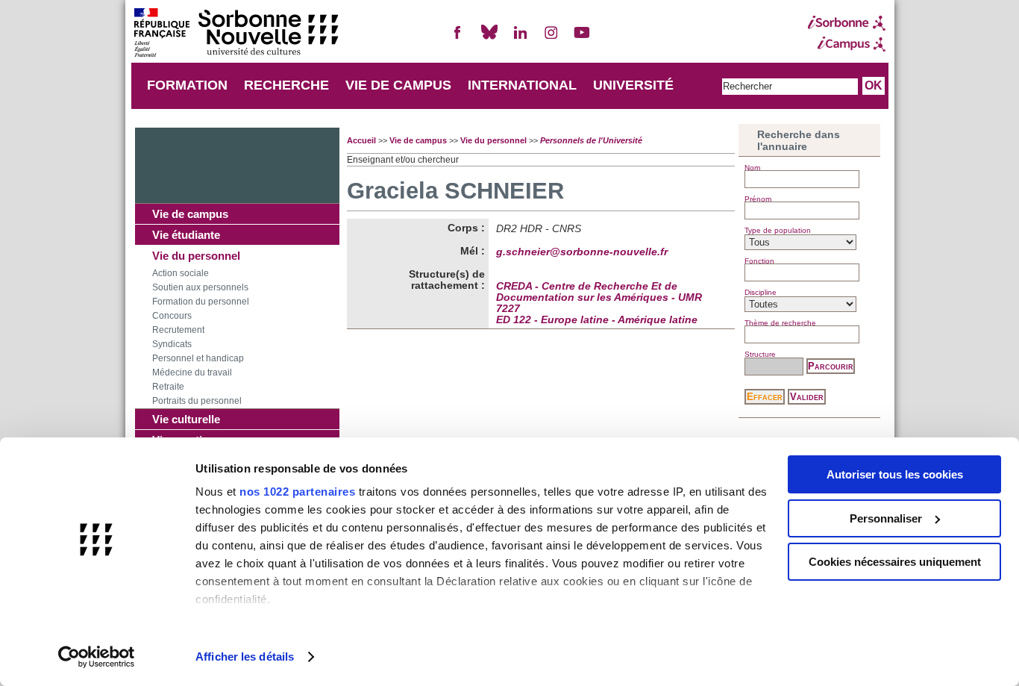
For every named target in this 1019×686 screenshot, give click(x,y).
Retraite (168, 386)
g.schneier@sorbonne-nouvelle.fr (582, 252)
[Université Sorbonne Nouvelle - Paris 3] (235, 34)
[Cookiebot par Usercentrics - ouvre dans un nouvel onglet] (96, 657)
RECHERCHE (286, 85)
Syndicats (172, 344)
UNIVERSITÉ (633, 85)
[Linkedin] (520, 38)
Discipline (760, 292)
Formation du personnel (200, 301)
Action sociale (180, 273)
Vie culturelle (186, 419)
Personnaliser (886, 518)
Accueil (361, 140)
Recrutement (178, 330)
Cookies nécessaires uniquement (895, 561)
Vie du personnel (196, 255)
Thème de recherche (780, 323)
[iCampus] (846, 44)
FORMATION (187, 85)
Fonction (759, 261)
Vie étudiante (186, 234)
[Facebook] (458, 38)
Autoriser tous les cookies (895, 474)
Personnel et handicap (198, 358)
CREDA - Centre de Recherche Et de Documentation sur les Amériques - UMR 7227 (599, 297)
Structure (760, 354)
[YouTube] (582, 38)
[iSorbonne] (846, 23)
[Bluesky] (489, 38)
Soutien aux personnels (200, 287)
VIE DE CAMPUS (398, 85)
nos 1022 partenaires (297, 491)
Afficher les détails (244, 656)
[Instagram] (551, 38)
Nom (752, 167)
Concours (172, 316)
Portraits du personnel (197, 401)
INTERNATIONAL (522, 85)
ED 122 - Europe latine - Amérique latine (596, 319)
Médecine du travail (192, 372)
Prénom (757, 199)
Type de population (777, 230)
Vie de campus (190, 214)
